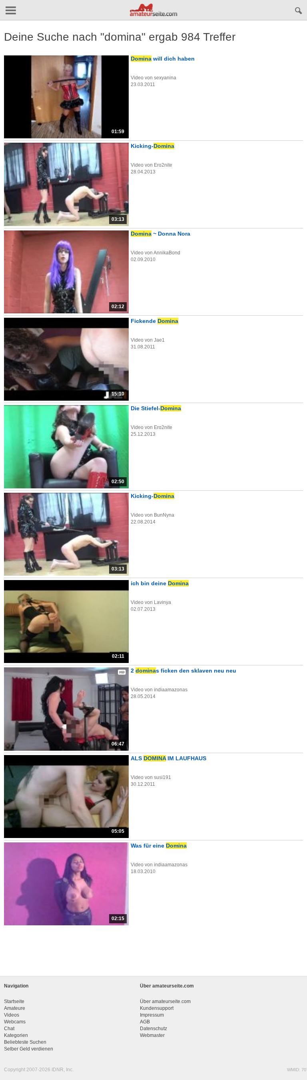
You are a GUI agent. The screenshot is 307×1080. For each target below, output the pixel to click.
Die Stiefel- (156, 408)
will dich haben (163, 58)
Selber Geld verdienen (28, 1049)
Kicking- (152, 146)
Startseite (14, 1001)
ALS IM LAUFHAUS (168, 758)
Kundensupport (156, 1008)
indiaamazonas (170, 689)
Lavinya (162, 602)
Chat (9, 1028)
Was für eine (159, 845)
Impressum (152, 1015)
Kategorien (16, 1035)
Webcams (15, 1022)
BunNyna (164, 515)
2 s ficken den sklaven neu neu (183, 670)
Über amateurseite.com (165, 1001)
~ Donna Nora (160, 233)
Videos (11, 1015)
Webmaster (152, 1035)
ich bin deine (160, 583)
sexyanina (165, 78)
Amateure (14, 1008)
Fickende (154, 321)
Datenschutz (153, 1028)
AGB (145, 1022)
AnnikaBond (167, 253)
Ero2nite (163, 165)
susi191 (162, 777)
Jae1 (159, 340)
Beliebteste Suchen (25, 1042)
